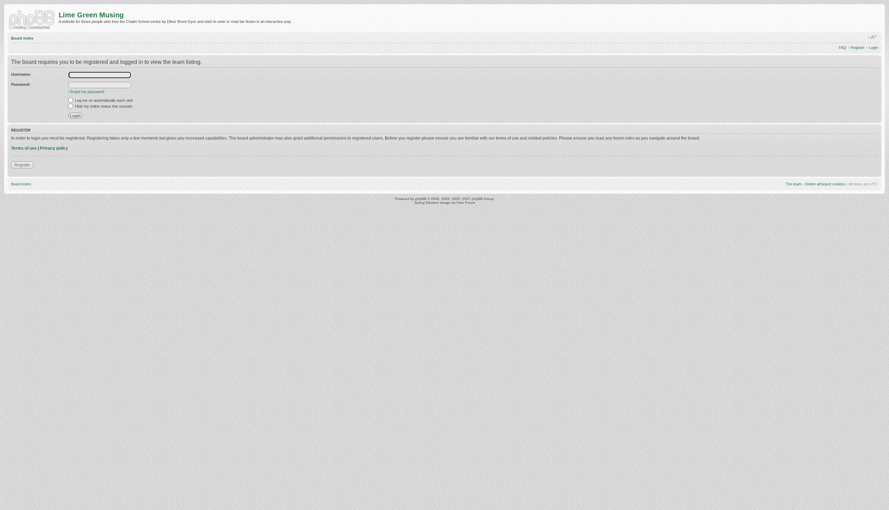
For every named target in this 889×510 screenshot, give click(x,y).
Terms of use (24, 148)
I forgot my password (86, 92)
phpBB (420, 199)
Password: (21, 84)
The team (793, 184)
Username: (21, 74)
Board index (22, 38)
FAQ (842, 47)
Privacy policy (54, 148)
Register (857, 47)
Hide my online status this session (103, 106)
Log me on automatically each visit (103, 100)
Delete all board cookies (825, 184)
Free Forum (466, 202)
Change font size (873, 37)
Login (873, 47)
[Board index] (33, 19)
